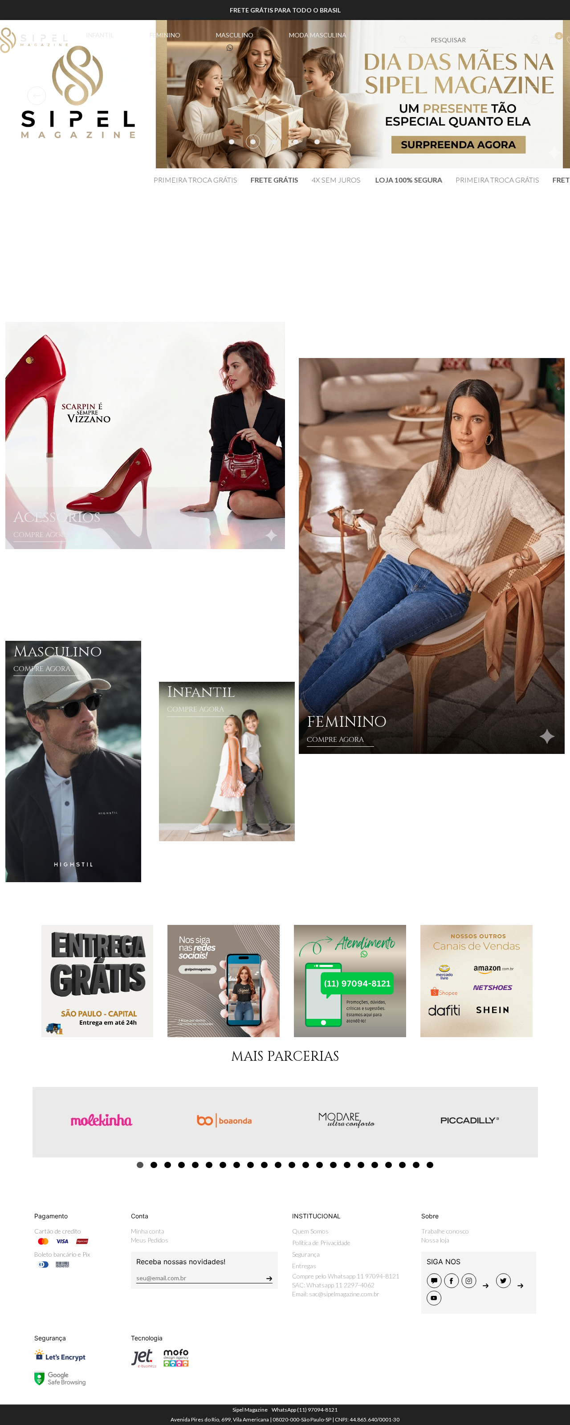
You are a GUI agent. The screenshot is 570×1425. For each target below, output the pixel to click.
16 (347, 1165)
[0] (553, 40)
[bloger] (435, 1285)
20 (402, 1165)
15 (333, 1165)
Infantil (100, 35)
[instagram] (470, 1285)
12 (292, 1165)
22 (430, 1165)
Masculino (234, 35)
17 (361, 1165)
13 (305, 1165)
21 (416, 1165)
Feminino (165, 35)
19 (388, 1165)
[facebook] (452, 1285)
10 (264, 1165)
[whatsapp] (521, 1285)
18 (374, 1165)
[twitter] (504, 1285)
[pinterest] (487, 1285)
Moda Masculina (317, 35)
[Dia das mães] (285, 94)
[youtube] (435, 1303)
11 (278, 1165)
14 (319, 1165)
